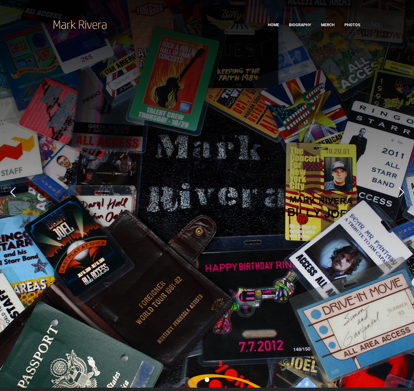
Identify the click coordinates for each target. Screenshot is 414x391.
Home (273, 25)
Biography (300, 25)
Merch (328, 25)
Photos (352, 25)
